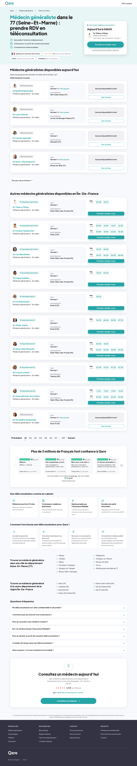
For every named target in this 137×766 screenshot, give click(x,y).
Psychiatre (12, 741)
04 (40, 438)
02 (30, 438)
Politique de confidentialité (110, 730)
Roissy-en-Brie (102, 562)
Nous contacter (75, 734)
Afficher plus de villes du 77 (107, 568)
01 (26, 438)
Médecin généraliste (26, 11)
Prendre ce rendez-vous (105, 44)
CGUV (24, 760)
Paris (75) (62, 583)
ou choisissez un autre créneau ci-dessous (105, 50)
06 (50, 438)
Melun (61, 562)
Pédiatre (11, 738)
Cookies (103, 738)
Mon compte (127, 3)
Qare (12, 11)
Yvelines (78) (64, 586)
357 (63, 438)
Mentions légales (14, 760)
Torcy (98, 565)
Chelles (62, 559)
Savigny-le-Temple (67, 568)
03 (35, 438)
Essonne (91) (63, 590)
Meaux (61, 555)
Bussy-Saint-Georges (68, 571)
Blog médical (43, 730)
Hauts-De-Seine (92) (67, 593)
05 (45, 438)
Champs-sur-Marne (104, 559)
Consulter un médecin (67, 701)
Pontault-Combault (67, 565)
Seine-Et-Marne (44, 11)
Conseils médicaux (45, 741)
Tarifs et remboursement (47, 738)
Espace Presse (75, 738)
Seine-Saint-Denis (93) (105, 583)
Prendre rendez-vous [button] (106, 213)
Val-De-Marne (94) (103, 586)
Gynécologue (13, 734)
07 (55, 438)
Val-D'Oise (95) (102, 590)
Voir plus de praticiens (21, 180)
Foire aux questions (76, 730)
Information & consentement (111, 734)
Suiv (71, 438)
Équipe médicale (44, 734)
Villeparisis (100, 555)
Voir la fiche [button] (106, 97)
